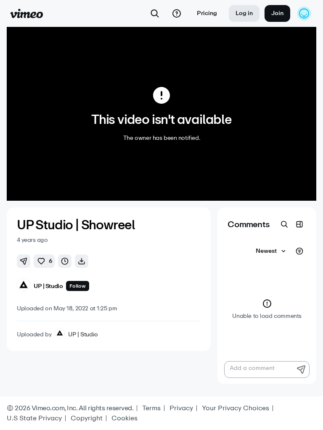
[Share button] (23, 261)
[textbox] (267, 370)
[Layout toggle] (299, 224)
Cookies (124, 418)
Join (277, 13)
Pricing (207, 13)
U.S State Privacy (34, 418)
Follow (77, 286)
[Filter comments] (299, 251)
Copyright (87, 418)
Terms (151, 408)
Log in (244, 13)
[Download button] (81, 261)
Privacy (181, 408)
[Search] (154, 13)
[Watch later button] (64, 261)
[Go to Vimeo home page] (26, 13)
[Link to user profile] (23, 286)
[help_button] (176, 13)
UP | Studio (83, 334)
